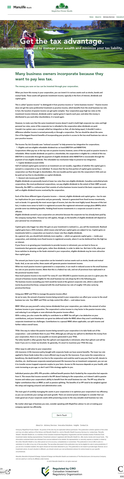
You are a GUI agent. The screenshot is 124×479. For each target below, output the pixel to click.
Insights (76, 425)
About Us (39, 425)
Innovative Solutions (65, 425)
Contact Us (84, 425)
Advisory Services (50, 425)
